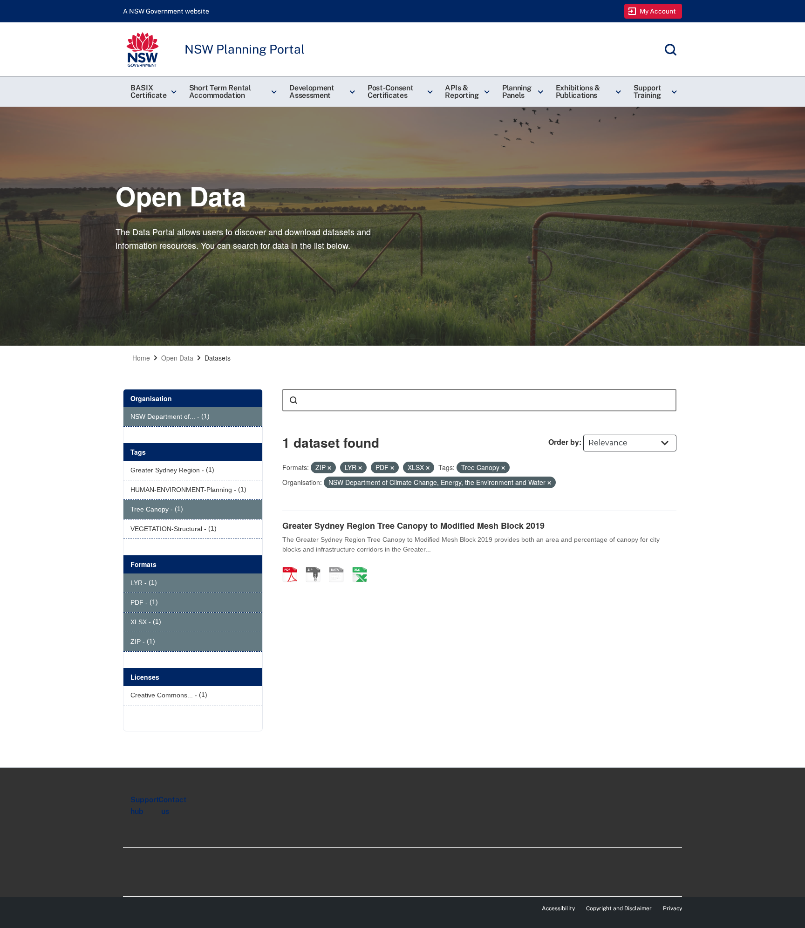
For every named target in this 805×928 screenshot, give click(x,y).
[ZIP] (316, 564)
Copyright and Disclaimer (619, 908)
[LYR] (339, 564)
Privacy (672, 908)
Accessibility (558, 908)
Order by (563, 442)
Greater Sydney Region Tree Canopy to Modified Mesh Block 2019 (413, 525)
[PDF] (293, 564)
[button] (152, 92)
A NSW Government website (166, 11)
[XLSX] (363, 564)
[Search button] (293, 400)
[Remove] (329, 467)
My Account (658, 11)
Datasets (218, 357)
